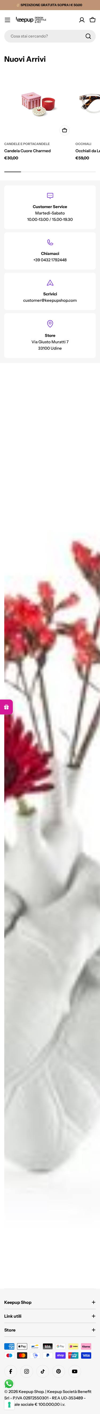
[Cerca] (88, 36)
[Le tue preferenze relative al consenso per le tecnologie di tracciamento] (9, 1405)
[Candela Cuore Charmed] (38, 104)
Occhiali (83, 144)
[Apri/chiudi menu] (7, 20)
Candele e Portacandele (27, 144)
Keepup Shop (31, 1391)
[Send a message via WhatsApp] (9, 1384)
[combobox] (50, 36)
